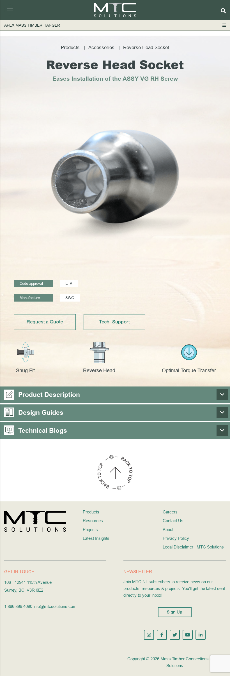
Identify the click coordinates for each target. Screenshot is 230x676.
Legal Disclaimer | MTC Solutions (193, 547)
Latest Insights (96, 538)
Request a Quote (45, 322)
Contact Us (173, 520)
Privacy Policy (176, 538)
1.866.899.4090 (18, 606)
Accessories (101, 47)
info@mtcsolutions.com (55, 606)
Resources (93, 520)
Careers (170, 512)
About (168, 529)
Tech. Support (114, 322)
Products (70, 47)
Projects (90, 529)
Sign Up (175, 612)
